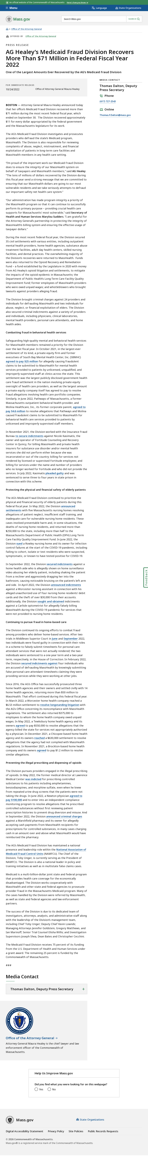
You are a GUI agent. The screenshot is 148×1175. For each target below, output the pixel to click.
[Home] (7, 29)
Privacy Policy (56, 1131)
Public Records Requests (103, 1131)
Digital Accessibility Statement (24, 1131)
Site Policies (76, 1131)
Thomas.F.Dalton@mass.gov (115, 115)
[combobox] (101, 19)
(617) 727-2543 (108, 102)
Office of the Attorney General (26, 29)
